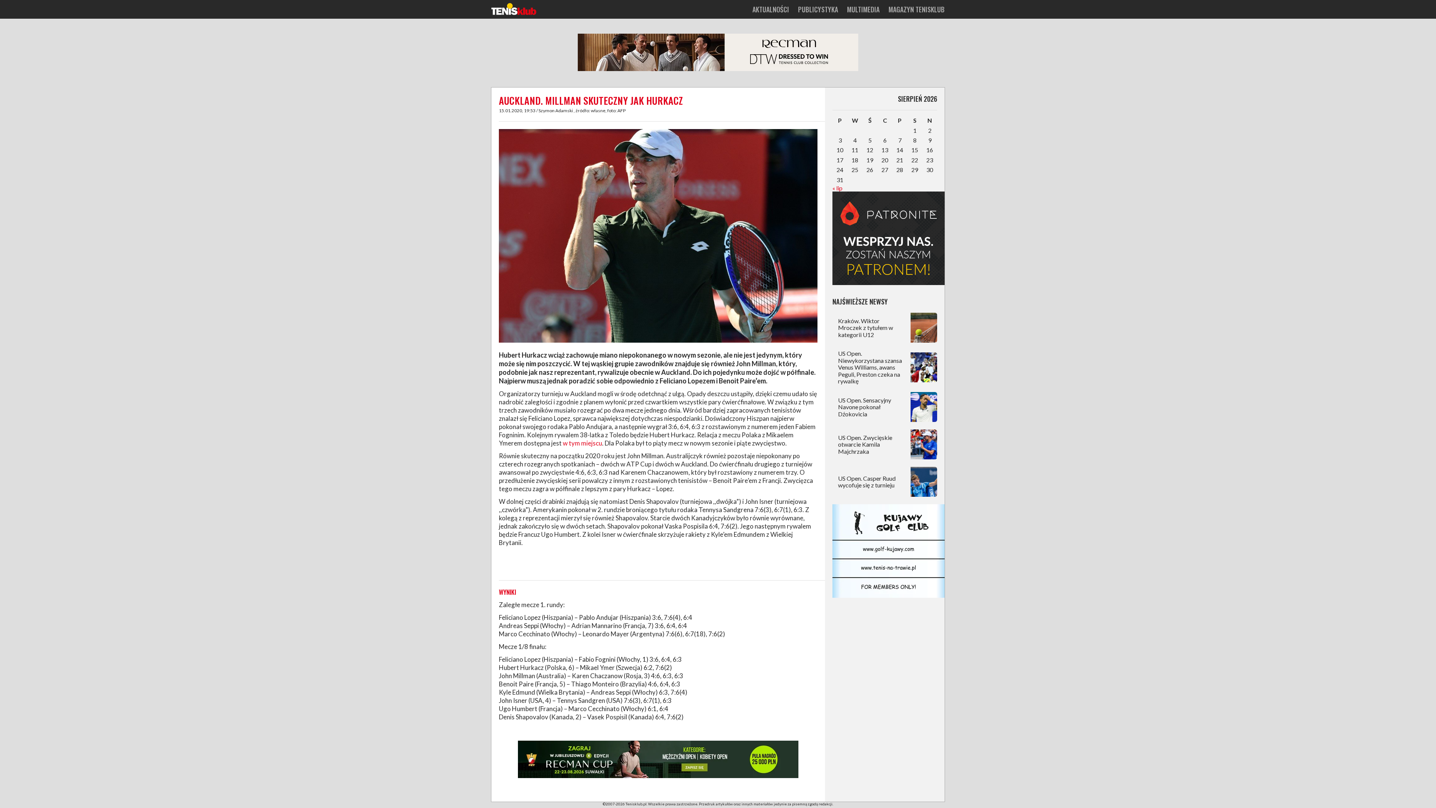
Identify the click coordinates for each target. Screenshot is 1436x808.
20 (884, 159)
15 (914, 149)
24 (840, 169)
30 (929, 169)
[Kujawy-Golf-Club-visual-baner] (888, 595)
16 (929, 149)
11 (855, 149)
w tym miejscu (582, 443)
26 (869, 169)
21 (899, 159)
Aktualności (770, 9)
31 (840, 179)
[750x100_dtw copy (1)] (718, 69)
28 (899, 169)
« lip (837, 188)
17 (840, 159)
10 (840, 149)
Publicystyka (818, 9)
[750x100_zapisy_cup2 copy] (658, 776)
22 (914, 159)
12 (869, 149)
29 (914, 169)
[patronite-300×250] (888, 282)
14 (899, 149)
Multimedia (863, 9)
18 (855, 159)
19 (869, 159)
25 (855, 169)
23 (929, 159)
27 (884, 169)
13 (884, 149)
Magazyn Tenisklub (917, 9)
